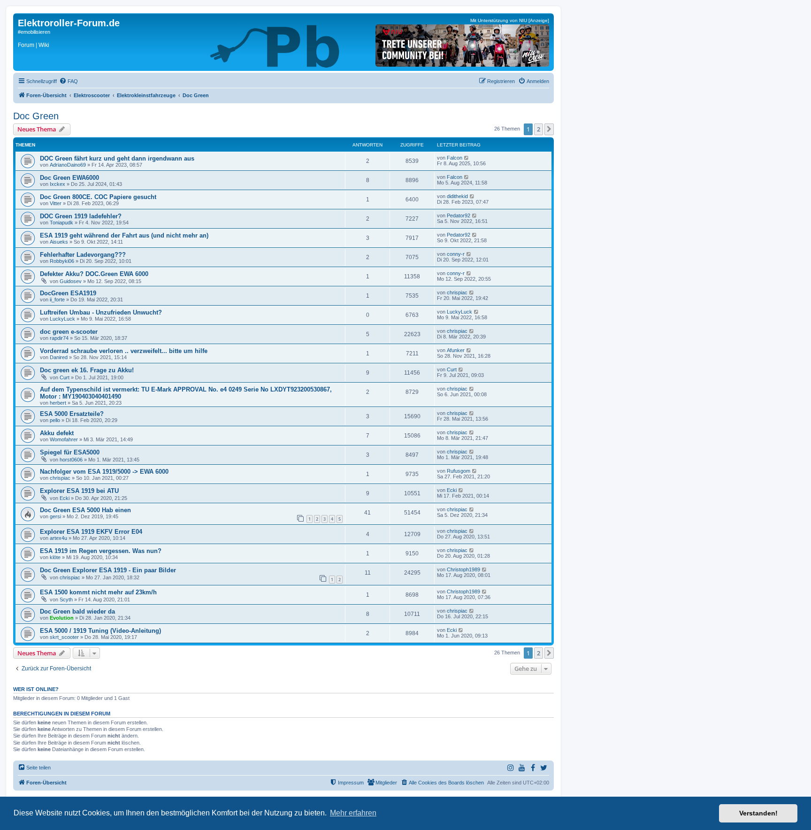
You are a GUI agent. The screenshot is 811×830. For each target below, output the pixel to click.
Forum (26, 45)
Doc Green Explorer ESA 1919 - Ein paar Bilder (108, 570)
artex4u (58, 538)
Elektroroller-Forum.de (69, 23)
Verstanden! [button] (758, 813)
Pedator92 (458, 215)
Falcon (454, 158)
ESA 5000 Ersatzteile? (72, 413)
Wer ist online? (36, 689)
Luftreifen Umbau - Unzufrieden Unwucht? (101, 312)
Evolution (62, 618)
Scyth (66, 599)
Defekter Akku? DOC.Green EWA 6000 (94, 273)
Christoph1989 (463, 569)
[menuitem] (68, 81)
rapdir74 (59, 338)
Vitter (55, 203)
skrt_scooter (64, 637)
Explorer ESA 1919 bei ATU (79, 490)
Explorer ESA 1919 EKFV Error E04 (91, 531)
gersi (55, 516)
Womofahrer (64, 439)
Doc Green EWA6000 (69, 177)
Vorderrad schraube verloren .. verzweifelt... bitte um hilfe (123, 350)
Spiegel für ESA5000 (69, 452)
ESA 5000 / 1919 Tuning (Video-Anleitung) (100, 630)
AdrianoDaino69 (68, 165)
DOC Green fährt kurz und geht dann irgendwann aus (117, 158)
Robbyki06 (62, 261)
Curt (64, 377)
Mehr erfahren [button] (353, 813)
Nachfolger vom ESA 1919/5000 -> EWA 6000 (104, 471)
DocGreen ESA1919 (68, 293)
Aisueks (59, 242)
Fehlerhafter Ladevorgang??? (83, 254)
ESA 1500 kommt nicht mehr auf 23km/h (98, 592)
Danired (59, 357)
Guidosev (71, 281)
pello (55, 420)
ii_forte (57, 299)
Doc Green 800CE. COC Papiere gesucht (98, 196)
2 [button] (538, 129)
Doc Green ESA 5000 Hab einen (85, 510)
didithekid (457, 196)
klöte (55, 557)
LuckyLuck (62, 319)
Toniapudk (61, 222)
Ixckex (57, 184)
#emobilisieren (34, 32)
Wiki (43, 45)
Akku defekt (57, 433)
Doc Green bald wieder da (77, 611)
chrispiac (457, 292)
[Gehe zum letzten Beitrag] (467, 158)
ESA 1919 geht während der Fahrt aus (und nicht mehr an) (124, 235)
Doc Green (36, 116)
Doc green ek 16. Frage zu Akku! (87, 370)
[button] (549, 129)
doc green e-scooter (69, 331)
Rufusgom (458, 471)
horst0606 (71, 459)
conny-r (456, 254)
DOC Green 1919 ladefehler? (81, 216)
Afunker (456, 350)
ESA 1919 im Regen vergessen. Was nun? (100, 550)
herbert (58, 403)
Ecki (64, 498)
